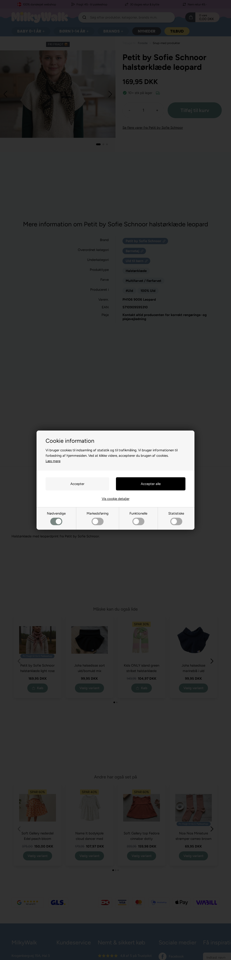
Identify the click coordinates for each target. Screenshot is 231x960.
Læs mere (53, 461)
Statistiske (176, 513)
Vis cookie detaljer (115, 499)
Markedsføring (98, 513)
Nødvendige (56, 513)
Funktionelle (138, 513)
